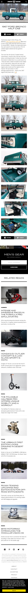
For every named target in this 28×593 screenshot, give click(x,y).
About (14, 566)
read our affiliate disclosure (12, 560)
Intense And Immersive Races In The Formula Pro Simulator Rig (12, 313)
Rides (3, 350)
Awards (14, 578)
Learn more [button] (11, 587)
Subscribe (14, 267)
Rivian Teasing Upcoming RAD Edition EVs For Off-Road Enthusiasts (13, 488)
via (15, 72)
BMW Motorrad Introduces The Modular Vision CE (12, 531)
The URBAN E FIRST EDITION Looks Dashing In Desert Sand (12, 445)
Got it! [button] (14, 590)
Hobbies (4, 307)
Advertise (14, 572)
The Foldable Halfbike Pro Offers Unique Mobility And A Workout (10, 401)
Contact (14, 569)
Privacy (14, 575)
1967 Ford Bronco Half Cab (13, 41)
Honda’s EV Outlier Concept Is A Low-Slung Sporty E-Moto (12, 357)
